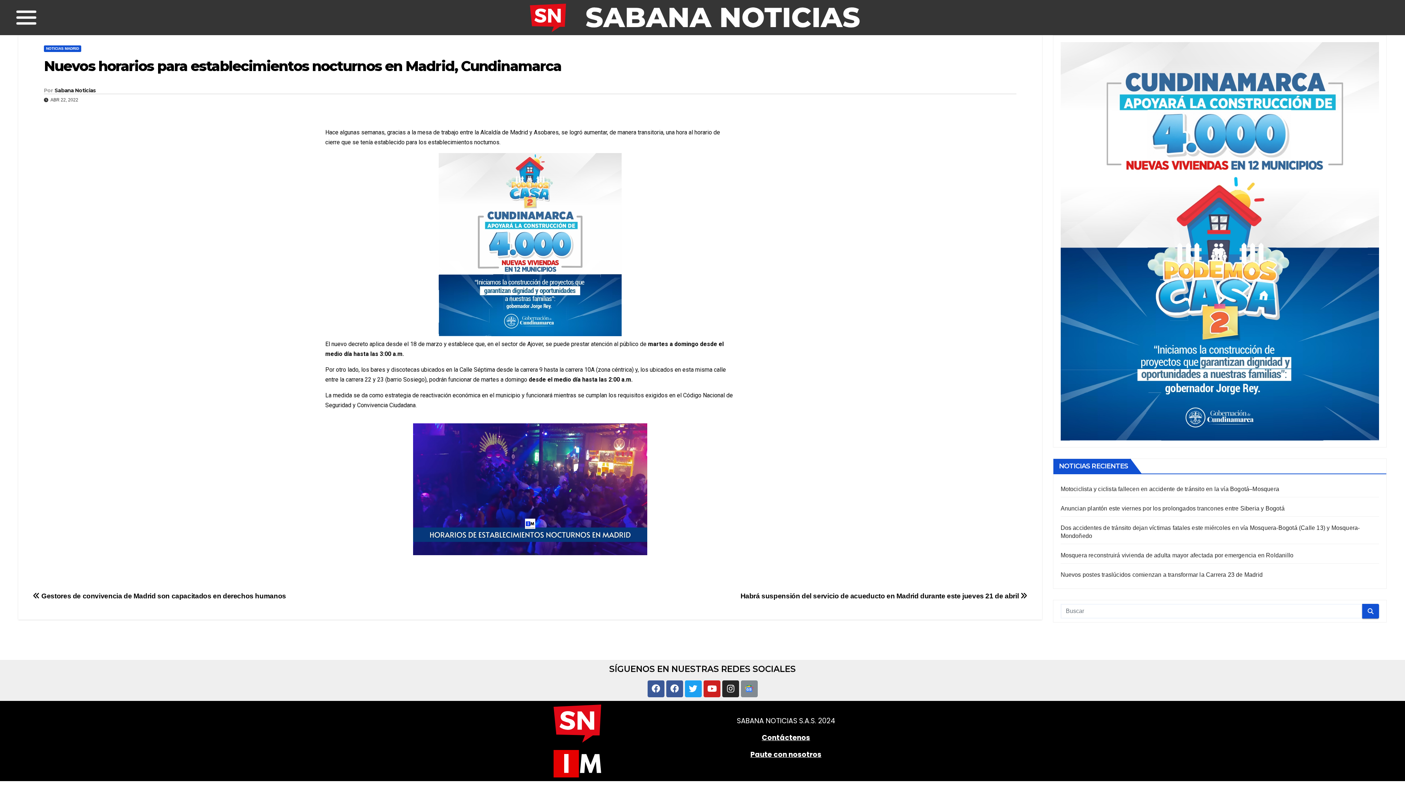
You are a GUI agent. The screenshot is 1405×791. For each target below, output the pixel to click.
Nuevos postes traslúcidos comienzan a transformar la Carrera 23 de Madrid (1162, 575)
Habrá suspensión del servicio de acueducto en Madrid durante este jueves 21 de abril (880, 596)
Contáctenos (786, 738)
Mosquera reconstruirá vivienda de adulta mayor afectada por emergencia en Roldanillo (1177, 555)
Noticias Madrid (62, 49)
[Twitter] (693, 688)
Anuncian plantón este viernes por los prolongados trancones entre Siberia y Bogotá (1173, 508)
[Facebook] (656, 688)
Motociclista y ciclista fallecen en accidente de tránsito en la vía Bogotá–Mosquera (1170, 489)
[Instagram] (730, 688)
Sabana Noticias (75, 90)
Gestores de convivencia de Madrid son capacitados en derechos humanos (163, 596)
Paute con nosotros (785, 755)
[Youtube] (712, 688)
